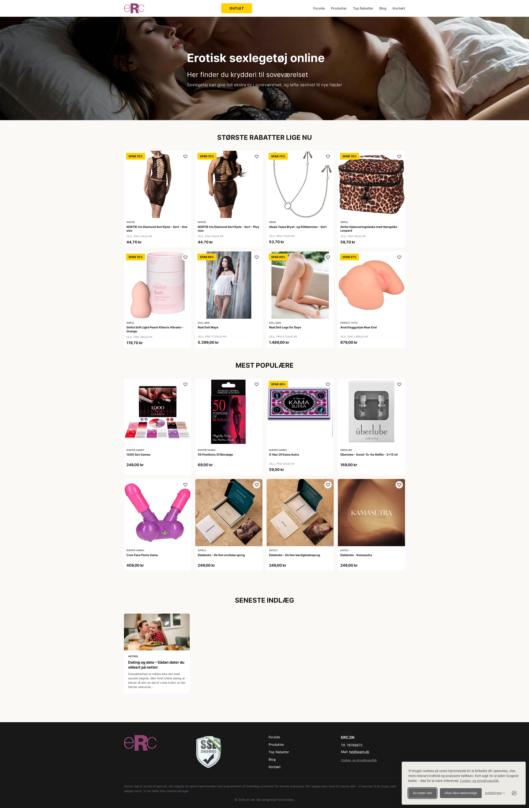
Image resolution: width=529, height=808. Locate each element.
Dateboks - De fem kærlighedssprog (294, 555)
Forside (319, 8)
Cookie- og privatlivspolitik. (479, 780)
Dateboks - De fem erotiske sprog (221, 555)
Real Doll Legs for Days (285, 327)
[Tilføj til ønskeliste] (185, 156)
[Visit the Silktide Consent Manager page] (514, 793)
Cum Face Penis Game (142, 555)
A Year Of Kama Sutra (284, 454)
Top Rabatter (363, 8)
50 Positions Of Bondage (215, 454)
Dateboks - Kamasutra (356, 555)
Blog (382, 8)
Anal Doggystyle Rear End (358, 327)
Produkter (339, 8)
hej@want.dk (359, 752)
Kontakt (399, 8)
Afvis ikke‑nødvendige (460, 793)
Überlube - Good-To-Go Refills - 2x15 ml (369, 454)
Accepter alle (422, 793)
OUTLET (237, 8)
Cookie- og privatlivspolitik (359, 760)
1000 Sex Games (138, 454)
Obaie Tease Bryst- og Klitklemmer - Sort (297, 227)
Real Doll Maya (208, 327)
